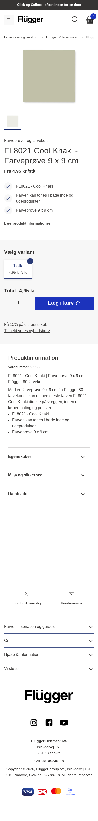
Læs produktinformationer (27, 223)
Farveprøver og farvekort (26, 140)
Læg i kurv (61, 303)
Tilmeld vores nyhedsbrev (27, 331)
